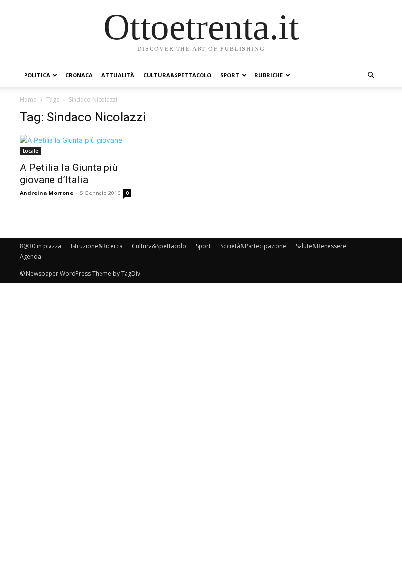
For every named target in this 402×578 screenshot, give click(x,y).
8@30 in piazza (40, 246)
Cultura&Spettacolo (177, 75)
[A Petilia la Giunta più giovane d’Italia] (75, 145)
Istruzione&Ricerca (97, 246)
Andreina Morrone (46, 192)
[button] (370, 75)
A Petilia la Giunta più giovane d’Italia (69, 174)
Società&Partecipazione (253, 246)
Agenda (30, 256)
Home (28, 100)
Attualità (117, 75)
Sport (229, 75)
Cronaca (79, 75)
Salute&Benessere (321, 246)
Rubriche (268, 75)
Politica (37, 75)
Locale (30, 150)
